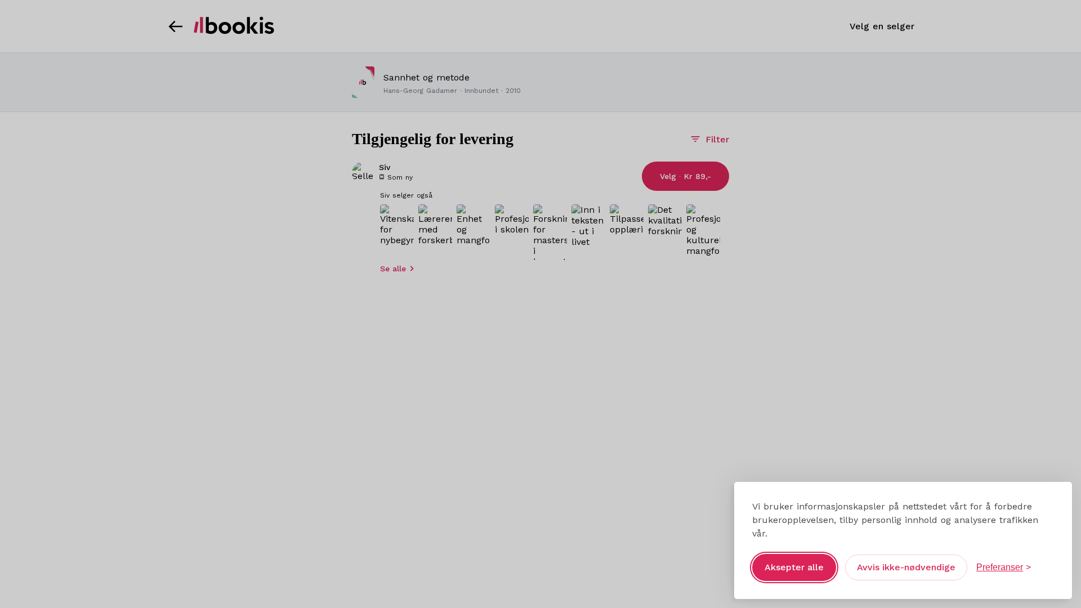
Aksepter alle (794, 567)
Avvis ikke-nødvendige (906, 567)
